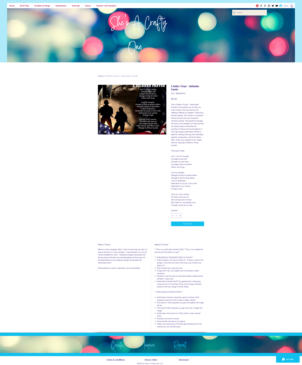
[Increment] (180, 215)
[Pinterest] (257, 5)
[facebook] (261, 5)
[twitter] (272, 5)
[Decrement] (173, 215)
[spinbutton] (176, 215)
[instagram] (269, 5)
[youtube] (276, 5)
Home (100, 76)
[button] (24, 6)
